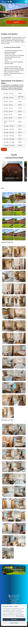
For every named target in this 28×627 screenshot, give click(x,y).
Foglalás (16, 22)
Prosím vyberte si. (20, 616)
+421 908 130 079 (15, 595)
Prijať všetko (14, 619)
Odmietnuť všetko (14, 622)
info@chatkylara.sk (14, 597)
